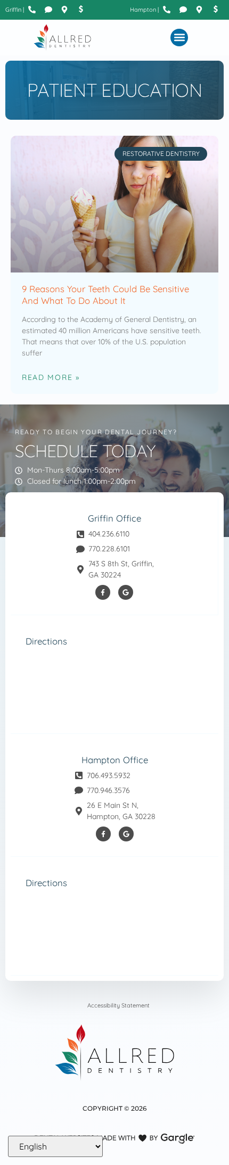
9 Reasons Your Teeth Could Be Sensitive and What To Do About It (105, 294)
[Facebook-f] (102, 592)
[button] (179, 37)
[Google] (125, 592)
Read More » (51, 377)
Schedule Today (85, 450)
